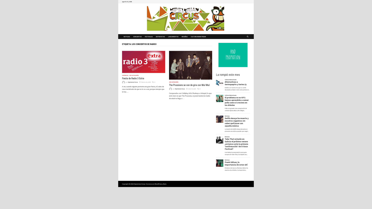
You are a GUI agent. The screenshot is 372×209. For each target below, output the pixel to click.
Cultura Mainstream (198, 37)
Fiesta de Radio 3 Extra (133, 78)
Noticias (127, 37)
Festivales (149, 37)
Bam (164, 184)
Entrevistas (160, 37)
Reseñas (185, 37)
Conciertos (137, 37)
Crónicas (125, 75)
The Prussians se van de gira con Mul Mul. (189, 85)
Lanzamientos (173, 37)
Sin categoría (134, 75)
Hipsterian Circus (133, 82)
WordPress (158, 184)
